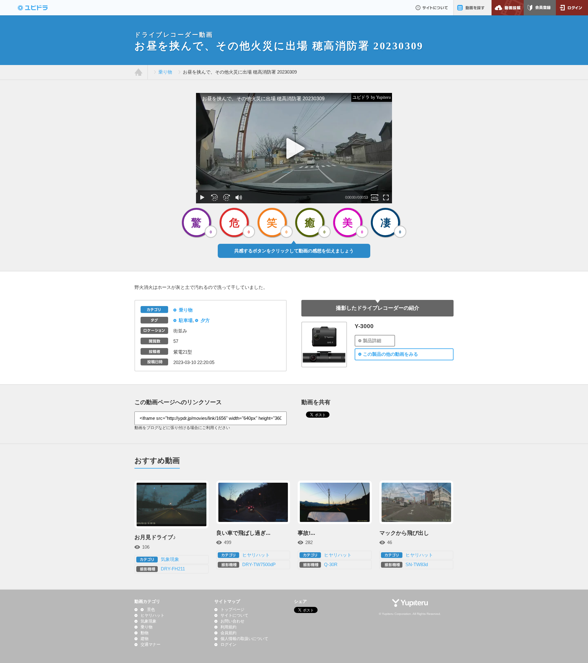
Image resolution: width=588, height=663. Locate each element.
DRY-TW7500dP (259, 564)
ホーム (138, 72)
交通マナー (150, 644)
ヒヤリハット (256, 555)
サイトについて (432, 7)
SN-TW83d (416, 564)
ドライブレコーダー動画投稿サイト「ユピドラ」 (39, 7)
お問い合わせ (232, 621)
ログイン (572, 7)
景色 (151, 609)
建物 (145, 639)
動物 (145, 633)
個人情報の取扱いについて (244, 639)
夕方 (205, 320)
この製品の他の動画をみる (390, 354)
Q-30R (330, 564)
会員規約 (228, 633)
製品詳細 (372, 340)
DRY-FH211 (173, 568)
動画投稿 (508, 7)
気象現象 (170, 559)
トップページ (232, 609)
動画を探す (472, 7)
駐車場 (186, 320)
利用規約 (228, 627)
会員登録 (540, 7)
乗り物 (165, 72)
